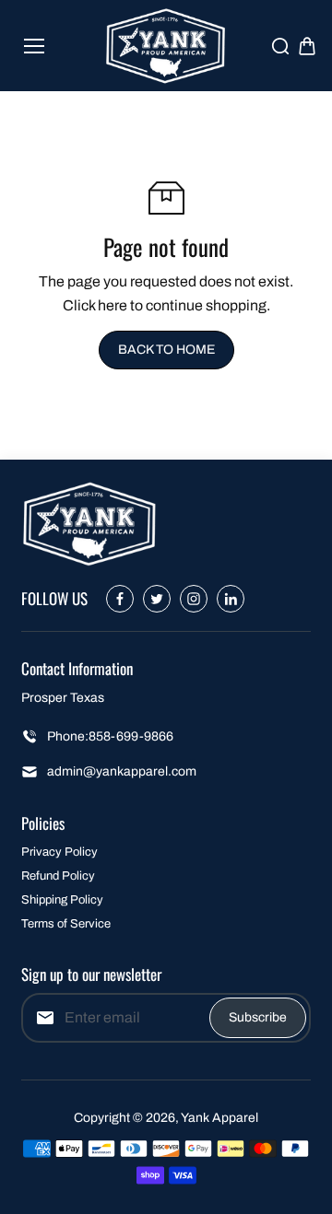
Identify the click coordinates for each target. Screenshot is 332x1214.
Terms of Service (66, 923)
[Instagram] (194, 599)
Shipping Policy (62, 899)
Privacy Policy (59, 852)
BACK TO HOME (166, 349)
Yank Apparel (219, 1118)
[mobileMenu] (34, 46)
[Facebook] (120, 599)
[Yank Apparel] (166, 45)
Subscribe (258, 1017)
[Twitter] (157, 599)
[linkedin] (230, 599)
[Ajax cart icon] (307, 46)
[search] (280, 46)
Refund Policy (58, 876)
